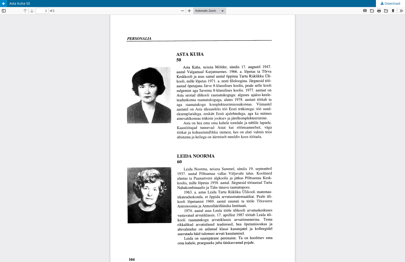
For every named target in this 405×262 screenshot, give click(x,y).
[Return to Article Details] (3, 3)
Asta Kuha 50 (19, 3)
